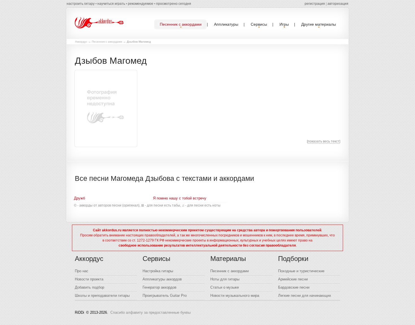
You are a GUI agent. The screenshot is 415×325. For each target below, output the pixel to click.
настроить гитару (81, 4)
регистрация (315, 4)
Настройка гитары (158, 271)
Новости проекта (89, 279)
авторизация (337, 4)
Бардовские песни (293, 287)
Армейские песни (293, 279)
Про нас (81, 271)
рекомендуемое (140, 4)
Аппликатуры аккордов (162, 279)
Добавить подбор (89, 287)
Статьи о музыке (224, 287)
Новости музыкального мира (234, 295)
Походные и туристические (301, 271)
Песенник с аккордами (107, 41)
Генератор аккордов (159, 287)
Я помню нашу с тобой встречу (179, 198)
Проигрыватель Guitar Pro (165, 295)
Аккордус (81, 41)
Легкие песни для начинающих (304, 295)
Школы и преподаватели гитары (102, 295)
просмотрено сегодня (173, 4)
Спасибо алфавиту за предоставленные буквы (150, 312)
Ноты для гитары (224, 279)
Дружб (79, 198)
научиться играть (111, 4)
